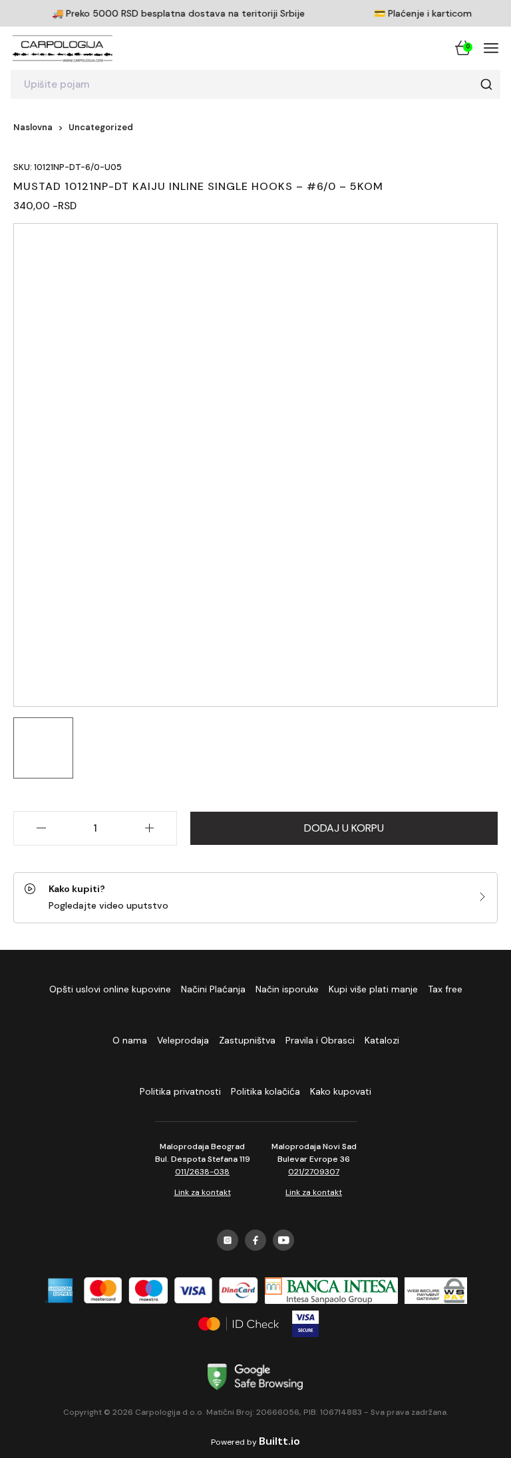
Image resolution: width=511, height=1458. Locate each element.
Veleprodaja (183, 1040)
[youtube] (283, 1240)
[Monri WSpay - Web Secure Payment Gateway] (436, 1290)
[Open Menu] (491, 48)
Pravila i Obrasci (320, 1040)
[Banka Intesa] (331, 1290)
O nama (129, 1040)
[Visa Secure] (305, 1324)
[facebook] (255, 1240)
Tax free (445, 989)
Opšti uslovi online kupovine (110, 989)
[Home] (62, 48)
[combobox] (255, 84)
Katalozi (382, 1040)
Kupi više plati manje (373, 989)
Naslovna (33, 127)
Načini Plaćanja (213, 989)
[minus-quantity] (41, 828)
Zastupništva (247, 1040)
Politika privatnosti (180, 1091)
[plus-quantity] (149, 828)
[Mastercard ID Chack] (238, 1324)
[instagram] (227, 1240)
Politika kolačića (265, 1091)
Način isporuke (287, 989)
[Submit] (486, 84)
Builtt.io (279, 1441)
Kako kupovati (340, 1091)
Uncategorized (101, 127)
